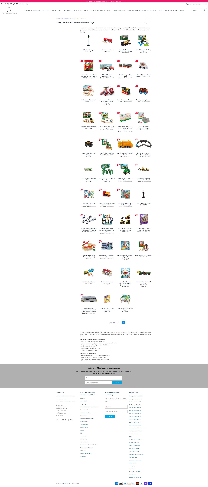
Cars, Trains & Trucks (134, 451)
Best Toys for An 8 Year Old (135, 422)
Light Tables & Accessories (135, 460)
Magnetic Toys (132, 468)
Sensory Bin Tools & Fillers (135, 471)
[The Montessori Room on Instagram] (8, 4)
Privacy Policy (83, 439)
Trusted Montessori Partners (135, 431)
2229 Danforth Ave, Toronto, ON (67, 401)
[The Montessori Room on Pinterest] (11, 4)
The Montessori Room (65, 483)
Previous (112, 322)
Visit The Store (83, 436)
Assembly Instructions (85, 412)
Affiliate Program (84, 427)
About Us (82, 398)
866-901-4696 (23, 4)
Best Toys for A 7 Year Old (135, 419)
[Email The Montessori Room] (2, 4)
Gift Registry (197, 4)
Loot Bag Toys (132, 465)
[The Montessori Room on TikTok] (14, 4)
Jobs (81, 433)
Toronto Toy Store (84, 424)
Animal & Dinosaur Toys (134, 445)
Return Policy (83, 415)
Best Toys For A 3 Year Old (135, 407)
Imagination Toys (133, 457)
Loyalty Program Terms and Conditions (89, 444)
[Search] (204, 10)
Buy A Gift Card (83, 401)
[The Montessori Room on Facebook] (5, 4)
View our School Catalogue (86, 447)
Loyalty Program (84, 441)
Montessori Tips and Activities (87, 418)
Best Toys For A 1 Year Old (135, 401)
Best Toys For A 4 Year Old (135, 410)
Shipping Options (84, 404)
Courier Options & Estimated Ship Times (89, 407)
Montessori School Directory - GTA (137, 428)
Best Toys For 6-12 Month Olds (136, 398)
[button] (46, 10)
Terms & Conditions (84, 409)
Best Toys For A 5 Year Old (135, 413)
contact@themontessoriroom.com (66, 396)
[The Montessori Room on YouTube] (17, 4)
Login (190, 4)
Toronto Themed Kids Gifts (135, 477)
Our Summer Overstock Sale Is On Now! (97, 1)
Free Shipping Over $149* (115, 1)
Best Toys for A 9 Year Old (135, 425)
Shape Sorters (132, 474)
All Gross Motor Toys (134, 442)
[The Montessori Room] (9, 10)
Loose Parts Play (132, 463)
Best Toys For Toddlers (134, 448)
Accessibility (83, 456)
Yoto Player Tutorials (133, 433)
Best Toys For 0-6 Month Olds (136, 396)
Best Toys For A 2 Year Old (135, 404)
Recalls (82, 430)
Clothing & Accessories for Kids (136, 454)
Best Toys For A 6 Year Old (135, 416)
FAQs (130, 436)
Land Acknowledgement (85, 453)
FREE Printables (83, 421)
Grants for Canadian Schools (135, 439)
